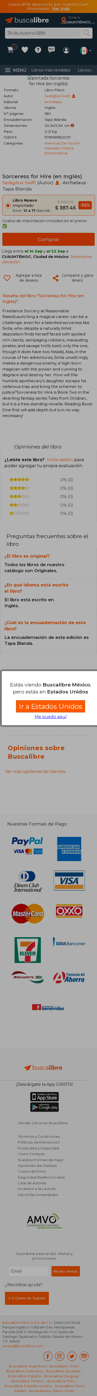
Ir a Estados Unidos (50, 706)
